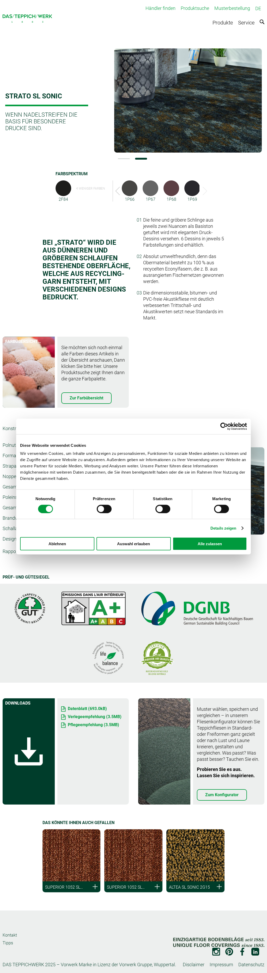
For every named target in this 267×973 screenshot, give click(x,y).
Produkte (223, 23)
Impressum (221, 964)
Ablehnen (57, 544)
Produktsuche (195, 8)
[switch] (104, 509)
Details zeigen (223, 528)
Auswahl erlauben (133, 544)
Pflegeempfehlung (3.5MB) (93, 724)
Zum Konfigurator (222, 794)
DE (258, 8)
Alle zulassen (210, 544)
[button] (124, 158)
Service (246, 23)
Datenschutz (251, 964)
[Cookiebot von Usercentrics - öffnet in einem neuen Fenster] (224, 426)
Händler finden (160, 8)
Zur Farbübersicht (86, 398)
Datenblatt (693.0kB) (87, 708)
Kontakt (10, 935)
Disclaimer (193, 964)
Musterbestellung (232, 8)
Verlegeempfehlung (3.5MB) (95, 716)
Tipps (8, 942)
